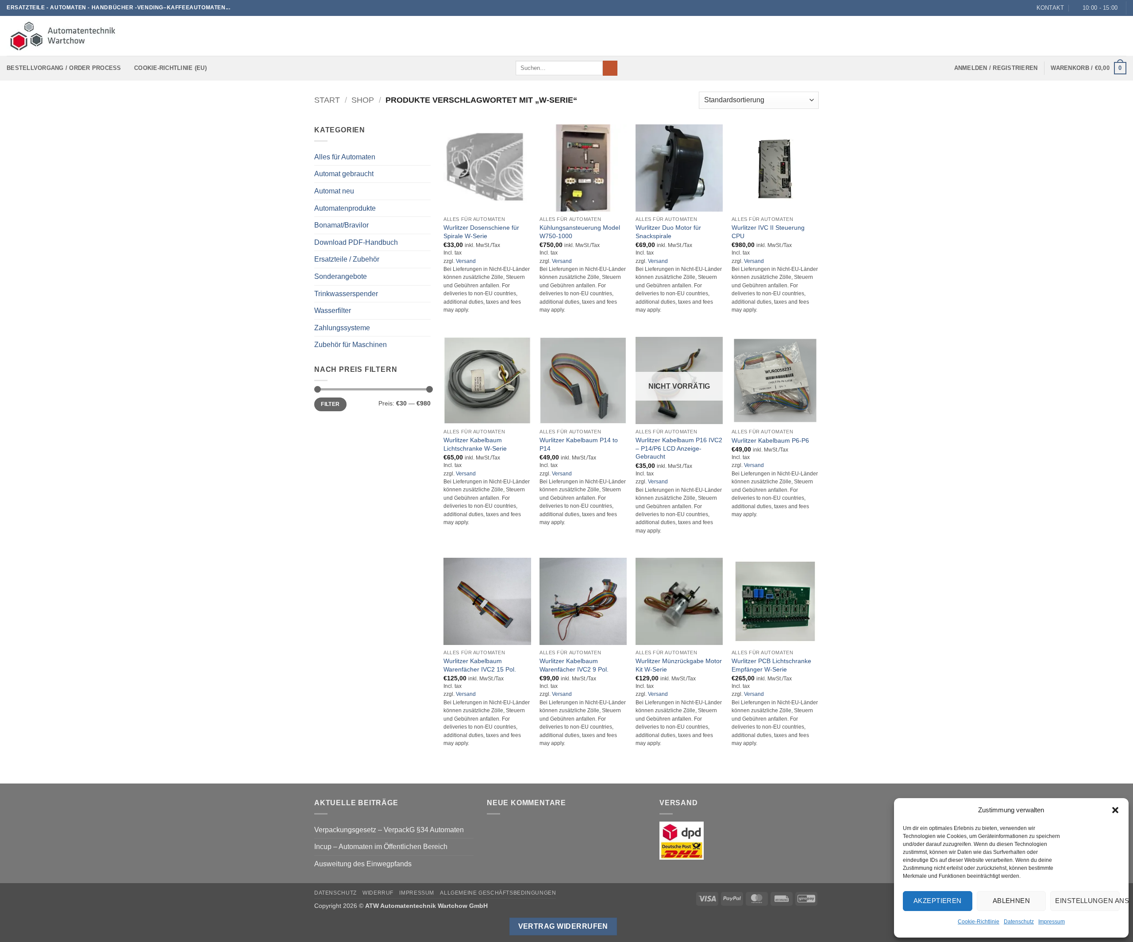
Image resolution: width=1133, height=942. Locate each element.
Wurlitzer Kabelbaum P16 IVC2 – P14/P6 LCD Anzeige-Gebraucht (679, 448)
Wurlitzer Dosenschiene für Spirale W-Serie (481, 231)
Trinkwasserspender (346, 293)
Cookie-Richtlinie (978, 922)
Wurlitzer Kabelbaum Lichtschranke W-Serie (475, 444)
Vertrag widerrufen (563, 926)
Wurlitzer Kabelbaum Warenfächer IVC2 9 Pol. (574, 665)
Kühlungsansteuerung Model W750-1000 (580, 231)
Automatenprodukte (345, 208)
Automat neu (334, 191)
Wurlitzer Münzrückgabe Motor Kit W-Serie (679, 665)
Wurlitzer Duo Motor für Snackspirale (668, 231)
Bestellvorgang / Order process (64, 68)
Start (327, 99)
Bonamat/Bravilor (341, 225)
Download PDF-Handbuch (356, 242)
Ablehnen (1011, 900)
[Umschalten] (425, 242)
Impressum (1051, 922)
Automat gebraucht (344, 174)
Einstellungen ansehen (1087, 900)
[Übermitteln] (610, 68)
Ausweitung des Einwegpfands (363, 864)
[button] (1115, 810)
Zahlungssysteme (342, 328)
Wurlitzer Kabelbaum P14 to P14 (579, 444)
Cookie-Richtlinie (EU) (170, 68)
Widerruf (377, 893)
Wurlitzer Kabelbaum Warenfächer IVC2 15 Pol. (479, 665)
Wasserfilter (332, 310)
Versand (466, 261)
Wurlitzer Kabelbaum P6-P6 (770, 440)
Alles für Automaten (344, 157)
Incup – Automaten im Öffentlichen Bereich (380, 846)
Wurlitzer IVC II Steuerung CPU (768, 231)
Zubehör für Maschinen (350, 344)
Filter (330, 404)
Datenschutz (1019, 922)
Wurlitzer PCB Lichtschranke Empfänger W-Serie (771, 665)
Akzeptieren (937, 900)
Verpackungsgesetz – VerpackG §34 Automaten (389, 830)
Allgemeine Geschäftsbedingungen (498, 893)
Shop (362, 99)
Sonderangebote (340, 276)
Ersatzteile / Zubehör (346, 259)
